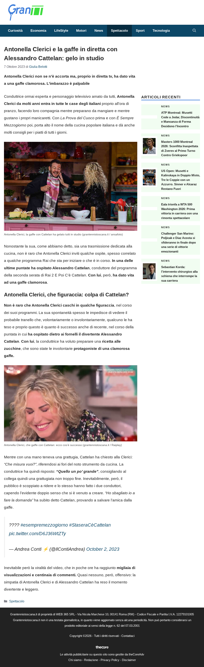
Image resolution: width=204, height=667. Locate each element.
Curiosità (15, 31)
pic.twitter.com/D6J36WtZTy (37, 533)
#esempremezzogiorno (44, 525)
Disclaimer (129, 660)
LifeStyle (61, 31)
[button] (194, 31)
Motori (81, 31)
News (98, 31)
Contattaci (127, 635)
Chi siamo (74, 660)
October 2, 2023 (102, 549)
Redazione (91, 660)
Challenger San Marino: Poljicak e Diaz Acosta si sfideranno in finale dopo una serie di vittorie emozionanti (178, 242)
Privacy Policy (110, 660)
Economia (38, 31)
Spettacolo (119, 31)
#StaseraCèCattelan (90, 525)
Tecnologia (161, 31)
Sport (140, 31)
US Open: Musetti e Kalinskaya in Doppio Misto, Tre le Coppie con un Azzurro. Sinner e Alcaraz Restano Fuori (180, 179)
